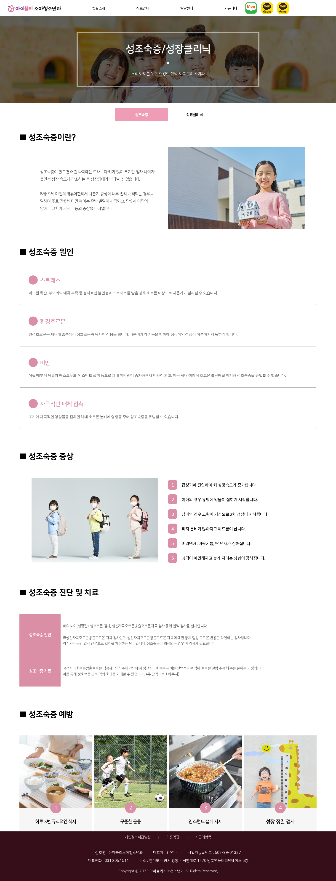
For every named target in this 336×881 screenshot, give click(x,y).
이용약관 (172, 837)
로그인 (328, 3)
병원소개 (98, 8)
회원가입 (329, 5)
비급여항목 (203, 837)
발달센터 (186, 8)
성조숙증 (141, 114)
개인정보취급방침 (138, 837)
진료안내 (142, 8)
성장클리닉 (194, 114)
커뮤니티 (230, 8)
